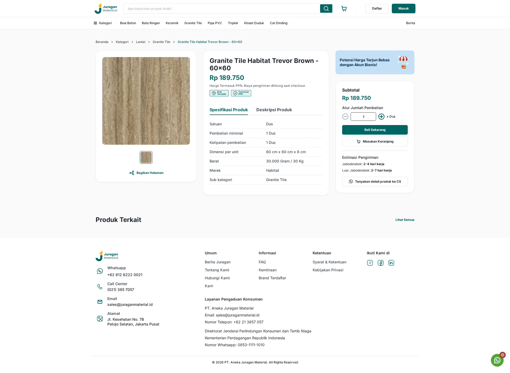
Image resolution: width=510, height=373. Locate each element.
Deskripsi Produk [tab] (274, 109)
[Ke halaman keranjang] (344, 8)
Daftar (377, 8)
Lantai (140, 42)
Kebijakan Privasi (328, 270)
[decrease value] (345, 116)
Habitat (272, 170)
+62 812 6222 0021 (124, 274)
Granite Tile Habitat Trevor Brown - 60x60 (210, 42)
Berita (410, 23)
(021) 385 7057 (120, 289)
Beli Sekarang (375, 130)
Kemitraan (268, 270)
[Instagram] (370, 263)
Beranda (102, 42)
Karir (209, 286)
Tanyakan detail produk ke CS (378, 181)
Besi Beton (128, 23)
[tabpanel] (266, 152)
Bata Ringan (151, 23)
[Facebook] (380, 263)
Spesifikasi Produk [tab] (229, 109)
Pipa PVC (215, 23)
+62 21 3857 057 (248, 322)
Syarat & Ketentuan (329, 262)
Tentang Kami (217, 270)
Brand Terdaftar (272, 278)
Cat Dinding (278, 23)
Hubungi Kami (217, 278)
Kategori (105, 23)
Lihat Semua (405, 220)
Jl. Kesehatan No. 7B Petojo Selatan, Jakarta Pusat (133, 321)
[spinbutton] (363, 116)
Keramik (172, 23)
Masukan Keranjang (378, 141)
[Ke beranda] (106, 8)
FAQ (262, 262)
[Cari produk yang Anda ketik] (326, 8)
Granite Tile (193, 23)
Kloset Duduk (254, 23)
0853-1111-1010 (251, 344)
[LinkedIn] (391, 263)
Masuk (403, 8)
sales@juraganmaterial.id (130, 304)
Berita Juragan (218, 262)
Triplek (233, 23)
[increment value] (381, 116)
